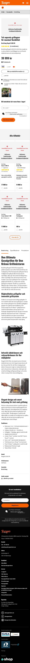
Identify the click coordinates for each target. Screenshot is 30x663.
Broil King (17, 12)
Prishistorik (6, 62)
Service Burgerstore (7, 565)
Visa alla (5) (15, 237)
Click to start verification (16, 114)
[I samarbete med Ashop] (7, 659)
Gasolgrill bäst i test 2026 (8, 579)
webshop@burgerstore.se (8, 547)
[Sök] (3, 8)
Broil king (4, 469)
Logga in (3, 571)
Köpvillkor (4, 563)
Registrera (15, 505)
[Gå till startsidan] (5, 3)
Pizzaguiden (4, 583)
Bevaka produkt (8, 120)
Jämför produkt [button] (8, 478)
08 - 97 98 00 (5, 544)
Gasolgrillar (9, 12)
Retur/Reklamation (6, 595)
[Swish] (15, 634)
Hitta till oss (4, 576)
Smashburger (5, 581)
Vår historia (4, 574)
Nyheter (3, 586)
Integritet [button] (4, 592)
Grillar (3, 12)
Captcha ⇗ (23, 116)
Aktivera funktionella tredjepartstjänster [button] (7, 156)
